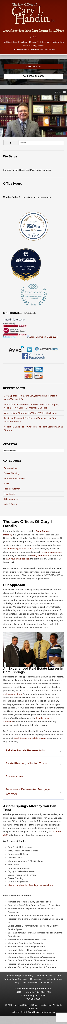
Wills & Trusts (10, 504)
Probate (41, 46)
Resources (35, 979)
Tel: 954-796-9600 (20, 49)
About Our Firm (44, 975)
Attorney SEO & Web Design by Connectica (33, 1012)
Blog (17, 982)
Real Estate (9, 494)
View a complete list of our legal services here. (30, 885)
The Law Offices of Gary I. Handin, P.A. (26, 267)
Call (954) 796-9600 (34, 76)
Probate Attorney (12, 488)
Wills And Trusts (37, 763)
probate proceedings (52, 552)
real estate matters (12, 694)
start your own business (17, 558)
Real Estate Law (10, 42)
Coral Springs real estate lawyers (30, 738)
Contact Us (33, 66)
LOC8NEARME (26, 258)
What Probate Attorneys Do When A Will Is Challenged (30, 413)
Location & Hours (53, 979)
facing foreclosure (40, 555)
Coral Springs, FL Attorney (20, 975)
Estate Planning (29, 46)
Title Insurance (44, 42)
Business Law (58, 42)
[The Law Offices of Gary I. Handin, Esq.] (33, 24)
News (6, 483)
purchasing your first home (20, 548)
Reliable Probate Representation (26, 750)
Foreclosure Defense (27, 42)
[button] (58, 92)
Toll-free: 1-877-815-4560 (43, 49)
